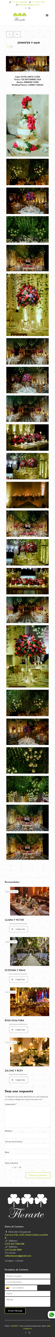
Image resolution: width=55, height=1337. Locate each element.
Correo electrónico (14, 1141)
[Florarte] (27, 17)
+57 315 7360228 (19, 2)
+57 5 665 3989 (38, 2)
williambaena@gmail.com (29, 5)
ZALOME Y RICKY (14, 1071)
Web (7, 1152)
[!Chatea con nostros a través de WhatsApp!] (51, 1318)
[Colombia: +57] (8, 1287)
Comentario (10, 1104)
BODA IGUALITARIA (14, 1021)
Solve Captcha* (11, 1163)
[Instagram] (29, 8)
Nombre (9, 1131)
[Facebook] (25, 8)
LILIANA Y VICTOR (14, 920)
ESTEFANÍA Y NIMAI (15, 970)
